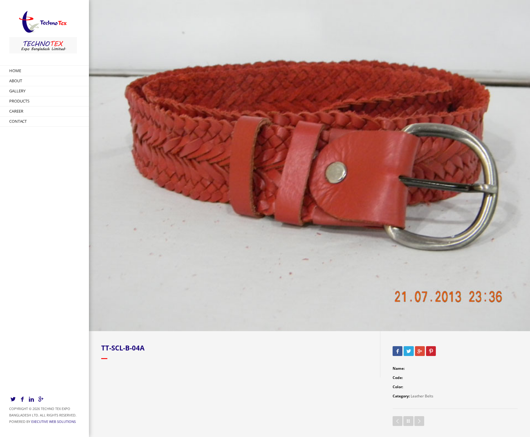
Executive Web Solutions (53, 421)
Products (19, 101)
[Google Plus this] (420, 351)
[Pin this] (431, 351)
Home (15, 70)
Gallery (17, 91)
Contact (18, 121)
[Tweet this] (408, 351)
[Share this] (397, 351)
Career (16, 111)
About (15, 80)
